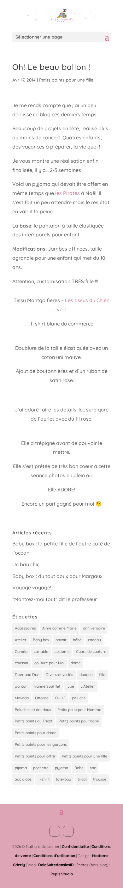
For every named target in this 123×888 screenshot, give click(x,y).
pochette (41, 767)
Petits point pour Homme (79, 709)
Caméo (21, 651)
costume (62, 651)
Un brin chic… (27, 564)
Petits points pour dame (35, 732)
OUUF (60, 698)
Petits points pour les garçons (41, 744)
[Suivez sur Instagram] (68, 831)
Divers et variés (59, 674)
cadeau (94, 639)
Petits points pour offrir (35, 756)
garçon (21, 686)
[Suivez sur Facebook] (55, 831)
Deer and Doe (27, 674)
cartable (41, 651)
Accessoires (25, 628)
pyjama (61, 767)
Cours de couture (91, 651)
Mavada (22, 698)
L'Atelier (87, 686)
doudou (86, 674)
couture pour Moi (49, 662)
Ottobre (42, 698)
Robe (79, 767)
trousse (99, 779)
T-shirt (44, 779)
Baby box (41, 639)
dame (76, 662)
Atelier (20, 639)
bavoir (61, 639)
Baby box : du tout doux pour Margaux (57, 576)
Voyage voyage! (31, 587)
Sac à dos (23, 779)
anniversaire (94, 628)
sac (93, 767)
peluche (79, 698)
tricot (82, 779)
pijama (21, 767)
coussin (21, 662)
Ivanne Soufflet (47, 686)
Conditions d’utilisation (54, 855)
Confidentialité (75, 846)
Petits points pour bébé (79, 721)
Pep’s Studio (61, 874)
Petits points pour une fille (66, 80)
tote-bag (63, 779)
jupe (70, 686)
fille (102, 674)
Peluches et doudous (33, 709)
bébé (77, 639)
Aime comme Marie (59, 628)
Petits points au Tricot (33, 721)
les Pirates (67, 193)
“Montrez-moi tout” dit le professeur (54, 599)
